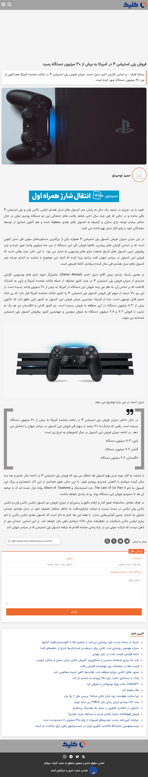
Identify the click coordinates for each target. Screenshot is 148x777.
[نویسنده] (139, 176)
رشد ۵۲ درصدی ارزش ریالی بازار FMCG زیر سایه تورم (107, 702)
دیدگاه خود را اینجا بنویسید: (126, 572)
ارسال (74, 612)
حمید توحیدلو (121, 175)
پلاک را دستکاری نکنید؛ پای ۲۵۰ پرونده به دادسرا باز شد (105, 678)
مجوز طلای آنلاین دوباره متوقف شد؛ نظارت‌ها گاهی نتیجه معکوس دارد (96, 672)
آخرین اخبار (137, 634)
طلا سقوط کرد (130, 690)
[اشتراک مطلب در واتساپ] (107, 541)
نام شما (137, 558)
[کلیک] (134, 5)
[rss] (83, 757)
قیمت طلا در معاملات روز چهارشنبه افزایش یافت (109, 666)
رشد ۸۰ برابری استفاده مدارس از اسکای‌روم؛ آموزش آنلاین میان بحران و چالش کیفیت (87, 660)
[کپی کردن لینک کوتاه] (32, 541)
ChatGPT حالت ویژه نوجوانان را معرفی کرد (113, 684)
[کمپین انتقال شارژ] (74, 196)
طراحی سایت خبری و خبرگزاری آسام (69, 771)
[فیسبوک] (114, 542)
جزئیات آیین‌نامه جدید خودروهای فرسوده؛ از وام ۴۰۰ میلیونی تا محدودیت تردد (91, 720)
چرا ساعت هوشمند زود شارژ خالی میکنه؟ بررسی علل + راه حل (101, 696)
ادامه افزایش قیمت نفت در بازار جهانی (115, 654)
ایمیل (70, 558)
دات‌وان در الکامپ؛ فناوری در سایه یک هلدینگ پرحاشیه (106, 708)
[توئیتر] (120, 542)
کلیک (54, 763)
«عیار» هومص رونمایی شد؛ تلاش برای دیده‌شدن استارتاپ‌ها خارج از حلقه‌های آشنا (89, 648)
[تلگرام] (127, 542)
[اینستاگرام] (64, 757)
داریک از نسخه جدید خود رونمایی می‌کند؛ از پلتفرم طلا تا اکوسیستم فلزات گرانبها (90, 642)
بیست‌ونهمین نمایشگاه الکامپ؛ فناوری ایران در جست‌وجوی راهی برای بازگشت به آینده (87, 726)
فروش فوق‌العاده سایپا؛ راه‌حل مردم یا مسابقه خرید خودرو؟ (103, 714)
